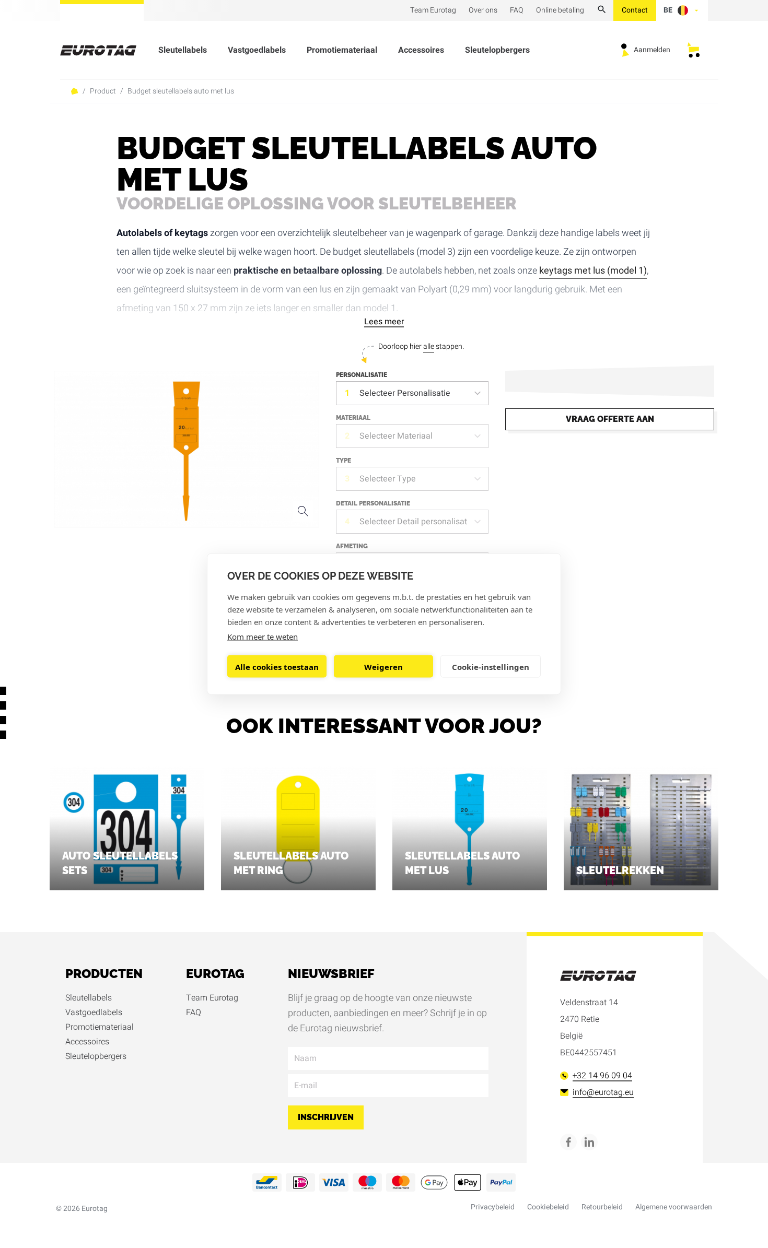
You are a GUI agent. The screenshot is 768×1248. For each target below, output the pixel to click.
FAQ (193, 1012)
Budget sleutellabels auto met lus (180, 91)
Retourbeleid (602, 1207)
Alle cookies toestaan (277, 666)
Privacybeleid (493, 1207)
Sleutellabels (182, 50)
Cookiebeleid (548, 1207)
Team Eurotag (212, 998)
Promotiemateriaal (342, 50)
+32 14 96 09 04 (602, 1075)
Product (103, 91)
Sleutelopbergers (497, 50)
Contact (635, 10)
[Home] (104, 50)
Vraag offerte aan (610, 419)
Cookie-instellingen (490, 666)
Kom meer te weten (262, 636)
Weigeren (383, 666)
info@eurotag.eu (603, 1092)
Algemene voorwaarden (673, 1207)
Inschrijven (326, 1117)
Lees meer (384, 321)
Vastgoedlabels (257, 50)
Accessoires (421, 50)
